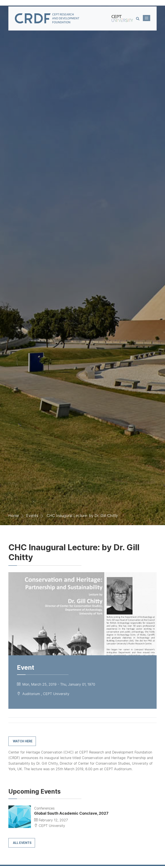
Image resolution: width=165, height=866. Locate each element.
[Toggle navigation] (146, 18)
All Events (22, 843)
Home (13, 515)
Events (32, 515)
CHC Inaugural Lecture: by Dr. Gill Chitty (82, 515)
